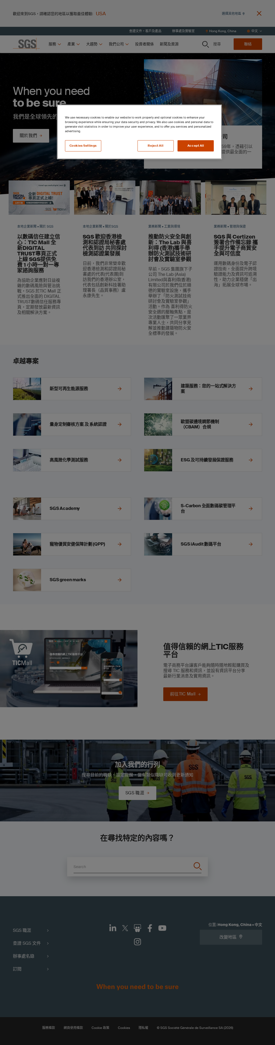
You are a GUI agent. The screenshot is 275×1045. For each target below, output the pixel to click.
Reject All (155, 146)
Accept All (195, 146)
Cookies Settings (83, 146)
